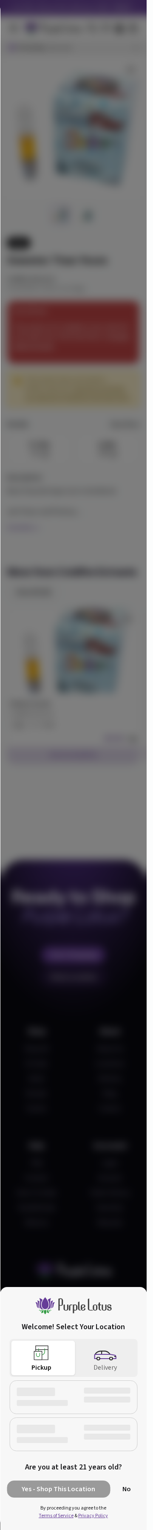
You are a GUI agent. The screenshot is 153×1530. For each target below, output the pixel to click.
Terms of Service (56, 1515)
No (126, 1489)
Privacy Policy (93, 1515)
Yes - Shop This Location (58, 1489)
